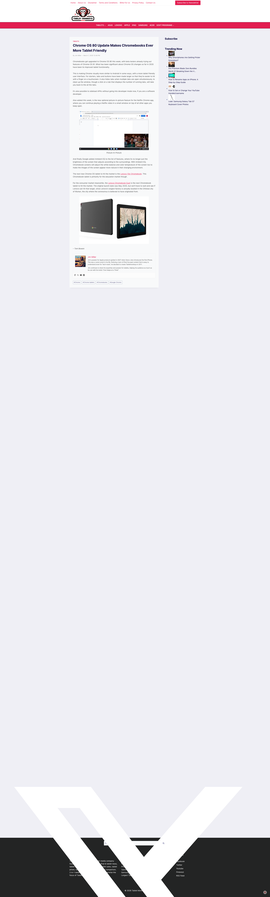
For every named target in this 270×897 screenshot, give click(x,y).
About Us (82, 3)
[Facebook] (75, 275)
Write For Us (125, 3)
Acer (152, 25)
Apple (127, 25)
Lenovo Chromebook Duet (119, 183)
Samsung (143, 25)
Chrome (77, 282)
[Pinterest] (84, 275)
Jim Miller (78, 55)
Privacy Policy (138, 3)
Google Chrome (115, 282)
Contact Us (150, 3)
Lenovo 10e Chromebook (131, 174)
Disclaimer (92, 3)
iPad (134, 25)
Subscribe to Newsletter (188, 3)
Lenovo (118, 25)
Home (73, 3)
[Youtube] (81, 275)
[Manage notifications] (265, 892)
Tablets (76, 41)
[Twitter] (78, 275)
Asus (110, 25)
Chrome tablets (88, 282)
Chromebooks (102, 282)
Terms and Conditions (108, 3)
